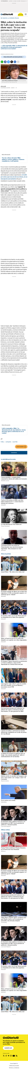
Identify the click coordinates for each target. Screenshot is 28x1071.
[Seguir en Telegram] (8, 1056)
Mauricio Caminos (5, 780)
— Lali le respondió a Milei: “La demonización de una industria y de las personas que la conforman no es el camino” (14, 47)
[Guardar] (18, 62)
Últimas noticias (5, 829)
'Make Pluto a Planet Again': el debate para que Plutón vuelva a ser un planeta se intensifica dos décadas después (13, 919)
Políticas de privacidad (14, 1065)
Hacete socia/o (20, 14)
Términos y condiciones (14, 1067)
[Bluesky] (8, 62)
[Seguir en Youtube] (14, 1056)
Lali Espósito (8, 441)
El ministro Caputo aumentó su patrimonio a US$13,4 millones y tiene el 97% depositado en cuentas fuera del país (14, 662)
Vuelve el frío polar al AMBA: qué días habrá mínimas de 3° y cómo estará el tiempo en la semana (12, 501)
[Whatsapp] (2, 62)
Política (2, 441)
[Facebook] (5, 62)
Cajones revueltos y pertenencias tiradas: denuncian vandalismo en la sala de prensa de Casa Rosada (13, 732)
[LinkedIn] (15, 62)
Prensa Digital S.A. (14, 1063)
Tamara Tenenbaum (5, 526)
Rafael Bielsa (4, 802)
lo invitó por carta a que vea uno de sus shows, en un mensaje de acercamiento (14, 177)
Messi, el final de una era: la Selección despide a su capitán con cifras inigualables (14, 639)
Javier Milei (15, 441)
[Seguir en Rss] (16, 1056)
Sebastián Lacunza (5, 480)
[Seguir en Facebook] (6, 1056)
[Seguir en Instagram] (11, 1056)
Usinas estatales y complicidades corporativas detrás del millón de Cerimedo (14, 478)
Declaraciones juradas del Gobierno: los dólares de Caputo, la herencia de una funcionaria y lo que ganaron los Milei (12, 709)
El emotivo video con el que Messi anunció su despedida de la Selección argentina (13, 616)
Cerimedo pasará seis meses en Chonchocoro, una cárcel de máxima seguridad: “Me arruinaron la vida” (12, 547)
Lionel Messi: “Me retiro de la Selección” (13, 572)
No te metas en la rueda (8, 800)
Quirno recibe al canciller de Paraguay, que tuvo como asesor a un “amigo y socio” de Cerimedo (14, 777)
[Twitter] (11, 62)
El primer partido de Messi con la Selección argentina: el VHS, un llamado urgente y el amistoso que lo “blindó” (14, 593)
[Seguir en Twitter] (4, 1056)
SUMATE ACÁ (8, 1048)
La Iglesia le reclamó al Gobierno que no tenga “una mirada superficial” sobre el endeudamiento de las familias (13, 755)
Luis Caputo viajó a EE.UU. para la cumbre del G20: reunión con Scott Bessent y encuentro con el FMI (13, 685)
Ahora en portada (6, 554)
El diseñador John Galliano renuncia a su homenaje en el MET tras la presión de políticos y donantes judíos (13, 823)
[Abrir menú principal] (26, 14)
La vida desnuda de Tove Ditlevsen (11, 524)
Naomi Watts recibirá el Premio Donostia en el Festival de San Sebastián (13, 848)
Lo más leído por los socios (8, 459)
